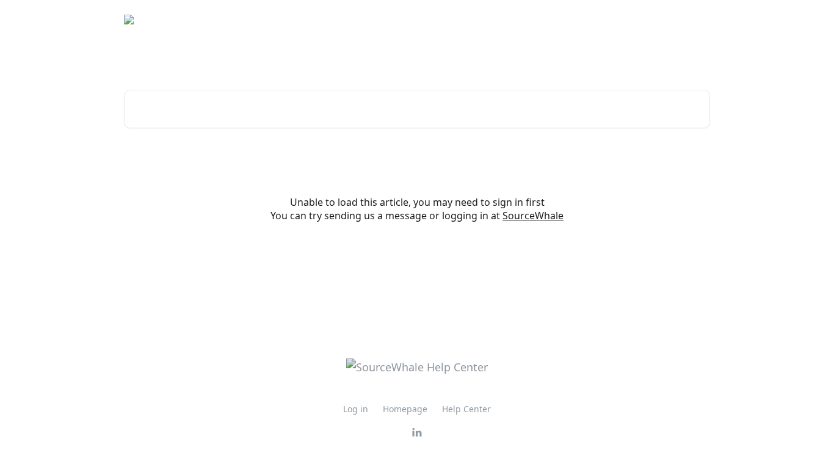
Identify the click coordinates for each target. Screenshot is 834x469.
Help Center (466, 409)
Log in (355, 409)
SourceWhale (533, 215)
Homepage (405, 409)
